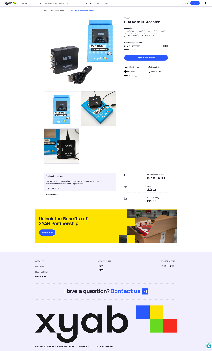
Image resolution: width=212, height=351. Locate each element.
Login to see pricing (146, 58)
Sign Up (101, 270)
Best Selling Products (58, 10)
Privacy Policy (85, 346)
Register (195, 3)
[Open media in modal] (80, 53)
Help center (41, 272)
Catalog (24, 3)
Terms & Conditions (104, 346)
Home (46, 10)
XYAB (127, 18)
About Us (108, 3)
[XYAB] (10, 3)
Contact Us (99, 3)
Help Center (88, 3)
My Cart (39, 266)
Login (186, 3)
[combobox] (58, 3)
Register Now (47, 232)
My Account (104, 261)
